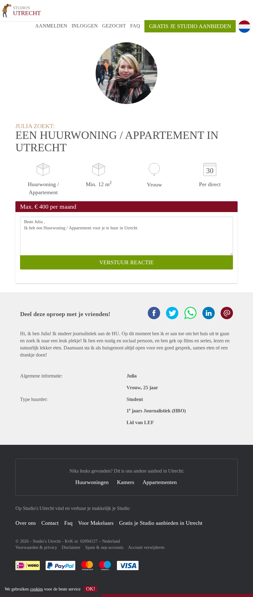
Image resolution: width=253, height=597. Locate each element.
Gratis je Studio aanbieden (190, 26)
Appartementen (160, 482)
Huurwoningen (92, 482)
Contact (50, 523)
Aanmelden (51, 25)
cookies (36, 589)
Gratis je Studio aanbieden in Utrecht (160, 523)
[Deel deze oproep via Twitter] (172, 313)
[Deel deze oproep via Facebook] (154, 313)
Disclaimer (71, 547)
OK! (90, 588)
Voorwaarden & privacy (36, 547)
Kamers (125, 482)
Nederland (111, 541)
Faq (68, 523)
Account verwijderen (146, 547)
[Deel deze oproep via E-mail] (227, 313)
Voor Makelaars (96, 523)
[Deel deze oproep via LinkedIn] (208, 313)
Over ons (25, 523)
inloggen (85, 25)
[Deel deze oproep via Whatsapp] (190, 313)
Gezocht (114, 25)
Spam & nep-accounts (104, 547)
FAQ (135, 25)
